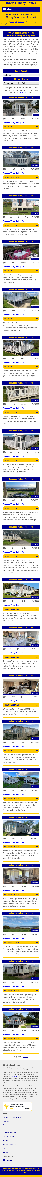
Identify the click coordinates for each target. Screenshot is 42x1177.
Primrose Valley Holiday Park (14, 123)
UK (16, 22)
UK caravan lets (8, 1129)
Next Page (25, 1057)
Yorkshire (21, 22)
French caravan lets (9, 1133)
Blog (4, 1148)
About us (6, 1121)
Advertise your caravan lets (12, 1117)
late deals (22, 92)
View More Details (11, 127)
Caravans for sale (8, 1136)
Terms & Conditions (9, 1144)
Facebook (9, 1160)
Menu (10, 9)
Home (12, 22)
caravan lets (15, 1076)
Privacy (5, 1140)
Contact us (6, 1125)
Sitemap (5, 1152)
